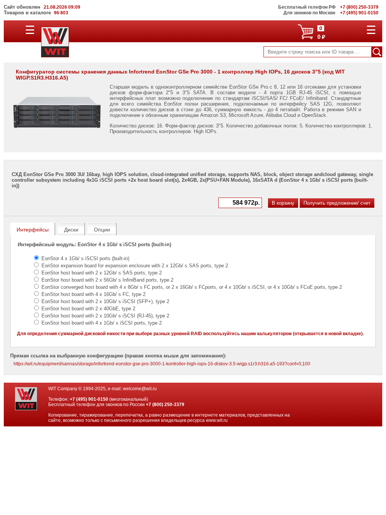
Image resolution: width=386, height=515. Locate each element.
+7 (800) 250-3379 (165, 404)
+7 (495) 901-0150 (89, 399)
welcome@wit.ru (140, 388)
